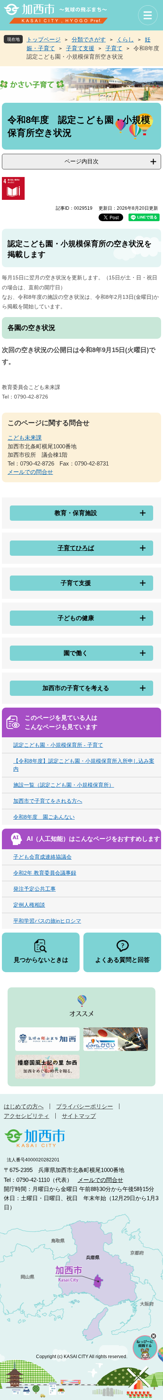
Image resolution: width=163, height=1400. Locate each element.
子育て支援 (80, 48)
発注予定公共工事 (34, 889)
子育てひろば (76, 548)
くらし (125, 39)
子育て (113, 48)
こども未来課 (25, 437)
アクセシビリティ (26, 1116)
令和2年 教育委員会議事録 (44, 873)
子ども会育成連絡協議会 (42, 857)
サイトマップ (79, 1116)
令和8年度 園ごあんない (44, 817)
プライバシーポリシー (84, 1106)
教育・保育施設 (76, 513)
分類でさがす (89, 39)
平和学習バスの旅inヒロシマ (47, 921)
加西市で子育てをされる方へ (47, 801)
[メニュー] (147, 15)
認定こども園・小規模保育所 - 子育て (58, 745)
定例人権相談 (29, 905)
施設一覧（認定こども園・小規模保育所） (63, 785)
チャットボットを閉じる (153, 1336)
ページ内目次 (81, 161)
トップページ (44, 39)
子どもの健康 (76, 618)
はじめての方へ (24, 1106)
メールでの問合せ (30, 472)
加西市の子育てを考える (75, 688)
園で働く (76, 653)
